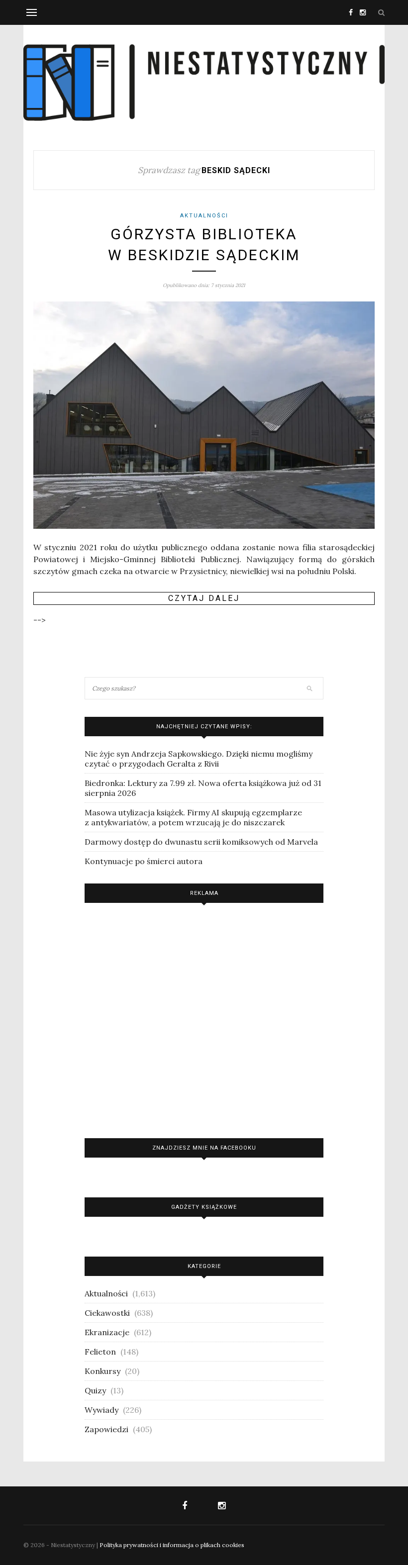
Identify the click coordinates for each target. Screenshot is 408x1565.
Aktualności (204, 215)
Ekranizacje (107, 1332)
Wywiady (101, 1410)
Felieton (100, 1352)
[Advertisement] (204, 1018)
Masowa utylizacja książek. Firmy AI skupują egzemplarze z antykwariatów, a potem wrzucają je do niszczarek (193, 817)
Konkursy (102, 1371)
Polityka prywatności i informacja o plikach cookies (172, 1545)
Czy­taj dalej (204, 598)
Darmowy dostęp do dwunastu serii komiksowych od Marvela (201, 842)
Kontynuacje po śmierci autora (144, 861)
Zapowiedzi (106, 1429)
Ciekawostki (107, 1313)
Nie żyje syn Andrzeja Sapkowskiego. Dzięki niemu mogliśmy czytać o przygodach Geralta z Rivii (198, 759)
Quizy (95, 1390)
